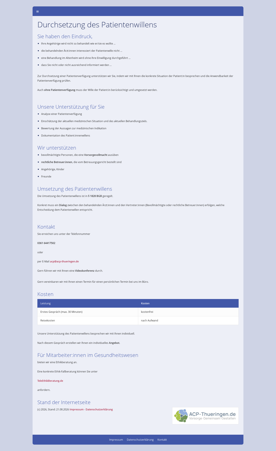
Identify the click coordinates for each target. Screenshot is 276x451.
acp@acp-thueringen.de (64, 261)
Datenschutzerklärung (99, 409)
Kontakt (162, 439)
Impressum (77, 409)
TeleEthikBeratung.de (50, 381)
